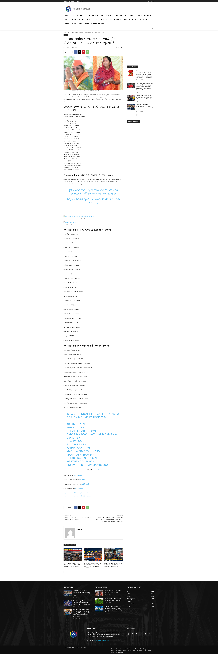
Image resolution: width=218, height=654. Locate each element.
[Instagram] (144, 1)
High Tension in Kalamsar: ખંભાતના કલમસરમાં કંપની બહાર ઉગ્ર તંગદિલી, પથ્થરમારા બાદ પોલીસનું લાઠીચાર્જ (72, 565)
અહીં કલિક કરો (83, 479)
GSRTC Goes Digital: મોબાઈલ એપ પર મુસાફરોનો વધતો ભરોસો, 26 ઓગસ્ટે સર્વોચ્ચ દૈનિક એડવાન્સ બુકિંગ (113, 565)
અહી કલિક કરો (78, 475)
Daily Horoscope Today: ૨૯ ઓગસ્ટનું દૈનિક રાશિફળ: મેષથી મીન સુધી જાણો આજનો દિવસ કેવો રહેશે (81, 602)
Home (65, 32)
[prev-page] (65, 572)
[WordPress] (151, 1)
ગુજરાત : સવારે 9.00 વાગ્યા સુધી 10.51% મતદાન (78, 496)
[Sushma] (65, 48)
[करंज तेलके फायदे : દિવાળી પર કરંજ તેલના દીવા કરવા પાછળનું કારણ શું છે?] (99, 601)
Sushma (69, 47)
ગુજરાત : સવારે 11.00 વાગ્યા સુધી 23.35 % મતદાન (78, 493)
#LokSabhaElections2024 (89, 417)
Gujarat (69, 32)
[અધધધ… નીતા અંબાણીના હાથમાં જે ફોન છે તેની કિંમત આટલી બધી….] (99, 593)
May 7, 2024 (97, 470)
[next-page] (67, 572)
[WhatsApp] (149, 1)
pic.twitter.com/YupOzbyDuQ (87, 464)
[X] (146, 1)
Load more (140, 115)
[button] (152, 28)
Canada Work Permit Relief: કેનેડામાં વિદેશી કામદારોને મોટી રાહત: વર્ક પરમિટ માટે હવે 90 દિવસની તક (145, 97)
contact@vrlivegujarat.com (101, 640)
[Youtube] (153, 1)
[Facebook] (142, 1)
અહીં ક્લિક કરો (85, 484)
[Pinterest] (83, 52)
